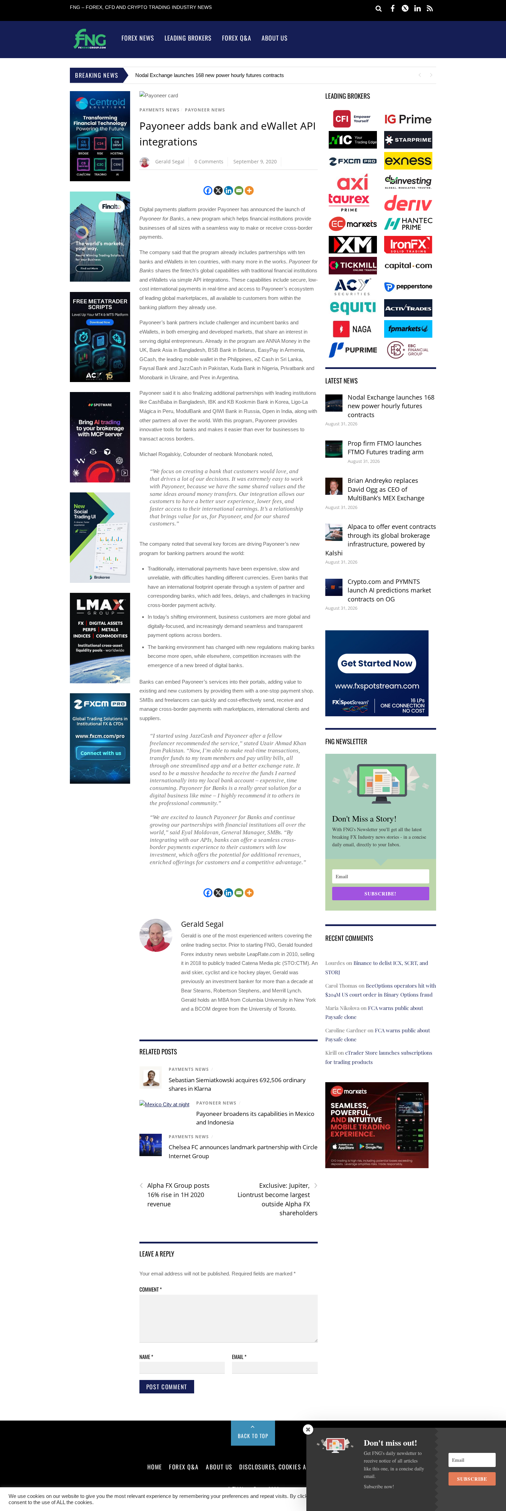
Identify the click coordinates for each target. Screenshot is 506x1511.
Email (239, 1356)
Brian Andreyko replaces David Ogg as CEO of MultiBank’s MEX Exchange (386, 489)
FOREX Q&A (184, 1466)
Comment (150, 1289)
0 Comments (208, 161)
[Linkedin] (228, 190)
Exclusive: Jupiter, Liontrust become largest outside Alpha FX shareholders (278, 1199)
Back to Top (253, 1435)
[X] (218, 190)
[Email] (238, 190)
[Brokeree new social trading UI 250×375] (100, 581)
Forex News (138, 37)
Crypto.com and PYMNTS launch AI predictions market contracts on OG (389, 590)
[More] (249, 190)
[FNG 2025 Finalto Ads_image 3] (100, 280)
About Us (275, 37)
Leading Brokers (188, 37)
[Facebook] (207, 190)
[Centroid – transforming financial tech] (100, 179)
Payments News (159, 110)
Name (146, 1356)
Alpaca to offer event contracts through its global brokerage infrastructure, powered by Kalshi (380, 539)
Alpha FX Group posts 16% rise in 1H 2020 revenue (174, 1194)
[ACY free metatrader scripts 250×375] (100, 380)
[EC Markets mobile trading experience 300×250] (377, 1163)
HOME (154, 1466)
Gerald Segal (170, 161)
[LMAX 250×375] (100, 681)
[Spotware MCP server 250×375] (100, 480)
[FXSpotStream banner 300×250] (377, 711)
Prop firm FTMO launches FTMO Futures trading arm (195, 75)
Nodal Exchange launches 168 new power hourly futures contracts (391, 406)
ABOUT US (219, 1466)
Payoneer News (205, 110)
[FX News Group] (89, 48)
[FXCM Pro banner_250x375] (100, 782)
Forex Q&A (236, 37)
